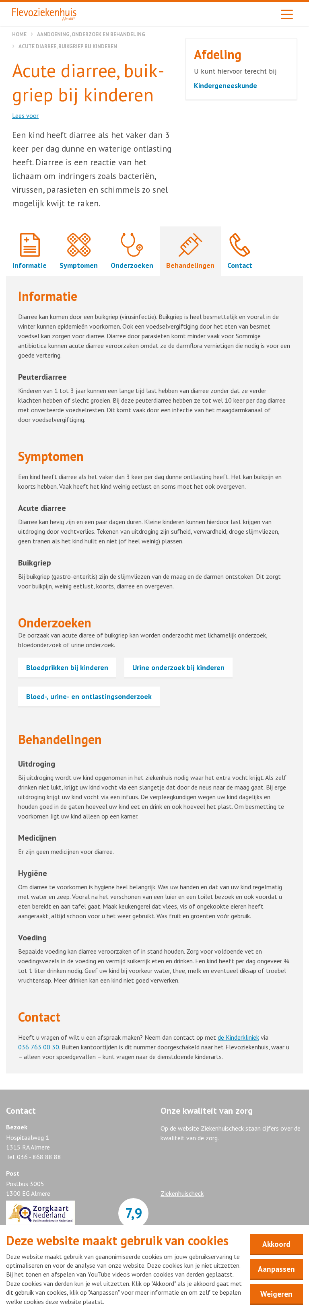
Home (19, 34)
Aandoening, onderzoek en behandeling (91, 34)
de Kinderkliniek (238, 1037)
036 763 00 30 (38, 1047)
